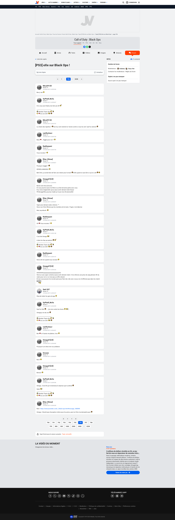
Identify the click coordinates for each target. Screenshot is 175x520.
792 (59, 422)
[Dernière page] (75, 418)
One (63, 7)
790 (48, 422)
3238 (76, 79)
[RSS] (68, 496)
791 (53, 422)
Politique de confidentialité (97, 506)
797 (86, 422)
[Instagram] (59, 496)
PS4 (59, 7)
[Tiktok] (73, 496)
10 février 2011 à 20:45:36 (49, 382)
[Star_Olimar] (48, 159)
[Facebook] (50, 496)
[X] (54, 496)
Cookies (109, 506)
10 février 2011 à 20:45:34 (49, 369)
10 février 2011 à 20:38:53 (49, 182)
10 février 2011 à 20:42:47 (49, 293)
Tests (73, 53)
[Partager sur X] (90, 47)
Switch (67, 7)
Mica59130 (47, 86)
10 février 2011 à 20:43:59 (49, 306)
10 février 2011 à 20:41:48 (49, 233)
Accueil (37, 34)
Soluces (118, 53)
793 (64, 422)
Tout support (77, 43)
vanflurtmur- (48, 133)
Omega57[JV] (48, 179)
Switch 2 (53, 7)
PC (36, 7)
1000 (67, 426)
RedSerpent (47, 146)
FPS (90, 7)
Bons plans (65, 2)
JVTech (76, 2)
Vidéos (94, 2)
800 (56, 426)
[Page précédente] (67, 418)
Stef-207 (46, 289)
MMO (82, 7)
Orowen (46, 353)
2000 (73, 426)
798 (91, 422)
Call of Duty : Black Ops (46, 34)
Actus (59, 53)
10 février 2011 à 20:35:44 (49, 89)
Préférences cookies (129, 506)
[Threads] (78, 496)
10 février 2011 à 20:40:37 (49, 201)
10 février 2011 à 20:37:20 (49, 136)
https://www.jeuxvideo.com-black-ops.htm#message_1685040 (60, 408)
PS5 (40, 7)
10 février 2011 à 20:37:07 (49, 123)
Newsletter (83, 509)
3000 (79, 426)
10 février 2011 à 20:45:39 (49, 405)
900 (61, 426)
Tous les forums (57, 34)
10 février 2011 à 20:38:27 (49, 162)
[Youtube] (64, 496)
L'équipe (48, 506)
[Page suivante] (71, 418)
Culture (85, 2)
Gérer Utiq (117, 506)
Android (76, 7)
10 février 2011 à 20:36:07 (49, 102)
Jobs (94, 509)
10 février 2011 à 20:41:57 (49, 256)
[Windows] (121, 496)
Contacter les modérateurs (116, 71)
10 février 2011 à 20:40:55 (49, 220)
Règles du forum (130, 71)
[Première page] (63, 418)
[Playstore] (112, 496)
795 (75, 422)
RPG (86, 7)
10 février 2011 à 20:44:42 (49, 343)
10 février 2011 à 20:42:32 (49, 269)
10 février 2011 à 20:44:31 (49, 330)
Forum (134, 53)
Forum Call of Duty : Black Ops (69, 34)
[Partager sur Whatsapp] (87, 47)
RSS (90, 509)
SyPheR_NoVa (48, 99)
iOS (72, 7)
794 (69, 422)
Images (103, 53)
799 (51, 426)
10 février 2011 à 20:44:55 (49, 356)
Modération (82, 506)
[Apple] (117, 496)
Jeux (43, 2)
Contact (41, 506)
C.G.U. (69, 506)
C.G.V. (75, 506)
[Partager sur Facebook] (84, 47)
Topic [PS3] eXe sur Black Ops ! (86, 34)
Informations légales (59, 506)
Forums (103, 2)
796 (68, 79)
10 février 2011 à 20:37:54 (49, 149)
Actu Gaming (53, 2)
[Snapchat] (82, 496)
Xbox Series (46, 7)
